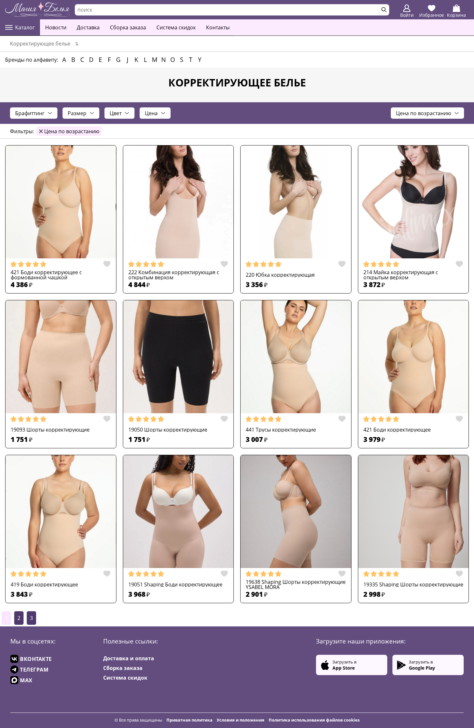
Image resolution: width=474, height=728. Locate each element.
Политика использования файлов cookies (314, 720)
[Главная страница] (37, 9)
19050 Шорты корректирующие (167, 429)
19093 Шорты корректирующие (50, 429)
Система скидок (176, 27)
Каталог (25, 27)
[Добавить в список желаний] (105, 264)
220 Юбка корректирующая (280, 274)
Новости (55, 27)
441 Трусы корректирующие (281, 429)
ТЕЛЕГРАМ (34, 669)
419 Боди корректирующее (44, 584)
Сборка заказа (128, 27)
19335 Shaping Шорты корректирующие (413, 584)
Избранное (431, 15)
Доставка (88, 27)
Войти (407, 15)
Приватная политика (189, 720)
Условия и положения (240, 720)
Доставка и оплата (128, 658)
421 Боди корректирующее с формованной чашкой (46, 275)
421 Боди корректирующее (397, 429)
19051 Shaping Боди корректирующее (175, 584)
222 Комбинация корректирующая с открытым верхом (173, 275)
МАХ (26, 680)
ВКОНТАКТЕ (36, 659)
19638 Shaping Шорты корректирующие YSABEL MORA (296, 584)
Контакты (218, 27)
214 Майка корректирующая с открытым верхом (400, 275)
